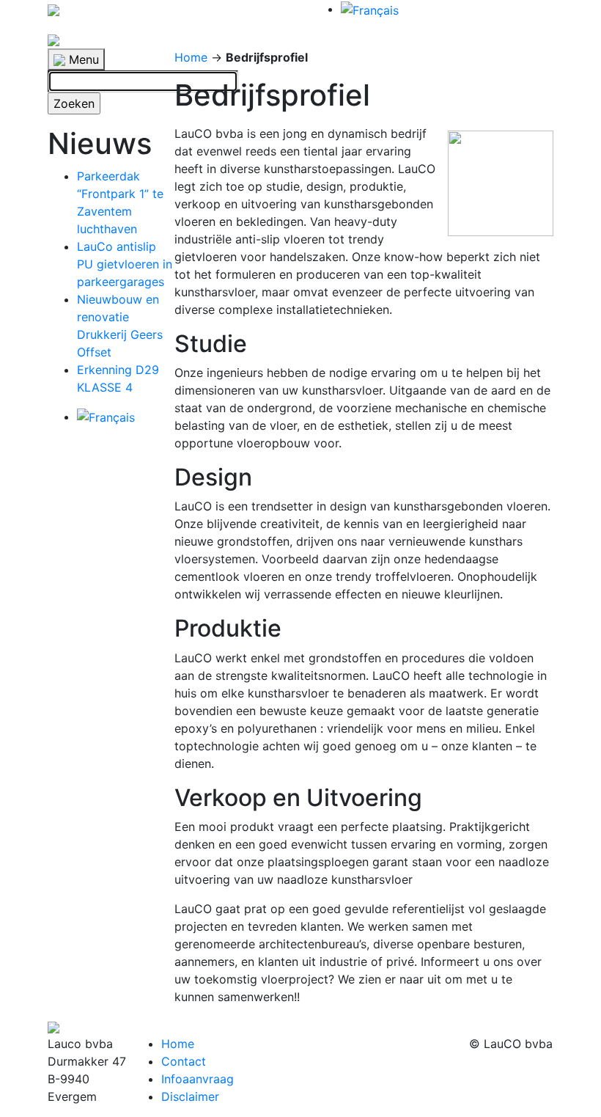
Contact (183, 1061)
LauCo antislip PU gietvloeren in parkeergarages (124, 264)
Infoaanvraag (197, 1079)
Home (190, 57)
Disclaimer (190, 1096)
